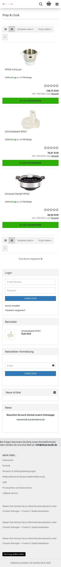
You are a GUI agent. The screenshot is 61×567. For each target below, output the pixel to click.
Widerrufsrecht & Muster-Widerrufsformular (23, 476)
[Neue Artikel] (54, 392)
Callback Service (10, 493)
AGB (4, 482)
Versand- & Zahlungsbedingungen (19, 471)
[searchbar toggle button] (41, 4)
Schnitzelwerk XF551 (16, 131)
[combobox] (25, 29)
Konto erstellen (12, 305)
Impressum (8, 460)
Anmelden (31, 298)
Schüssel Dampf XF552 (17, 193)
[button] (5, 29)
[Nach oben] (52, 562)
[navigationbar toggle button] (57, 4)
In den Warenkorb (30, 100)
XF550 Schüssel (13, 69)
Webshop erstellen (19, 562)
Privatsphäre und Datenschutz (17, 487)
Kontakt (6, 465)
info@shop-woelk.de (46, 444)
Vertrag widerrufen (14, 554)
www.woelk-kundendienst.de (31, 419)
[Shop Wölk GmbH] (6, 4)
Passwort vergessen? (15, 310)
